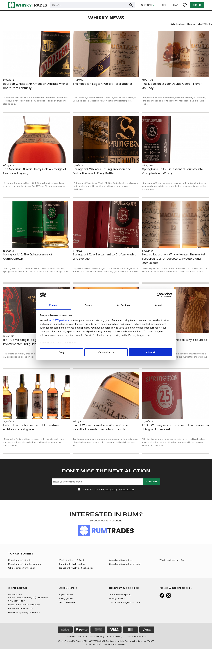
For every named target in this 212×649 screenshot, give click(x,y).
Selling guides (66, 598)
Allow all (150, 352)
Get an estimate (67, 602)
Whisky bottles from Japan (21, 567)
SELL (164, 4)
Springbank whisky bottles (72, 564)
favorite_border (185, 5)
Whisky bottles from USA (172, 560)
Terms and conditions (76, 636)
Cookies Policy (114, 636)
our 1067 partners (59, 320)
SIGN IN (197, 5)
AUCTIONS (148, 5)
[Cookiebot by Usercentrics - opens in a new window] (158, 295)
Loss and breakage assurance (124, 602)
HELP (175, 4)
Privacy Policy (111, 489)
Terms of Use (128, 489)
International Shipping (120, 594)
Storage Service (117, 598)
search (131, 5)
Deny (61, 352)
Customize (104, 352)
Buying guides (66, 594)
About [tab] (158, 305)
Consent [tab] (53, 305)
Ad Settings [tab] (123, 305)
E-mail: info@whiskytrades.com (24, 612)
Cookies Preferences (136, 636)
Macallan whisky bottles (20, 560)
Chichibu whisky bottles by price (125, 564)
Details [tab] (88, 305)
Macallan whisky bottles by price (24, 564)
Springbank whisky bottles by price (76, 567)
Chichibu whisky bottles (121, 560)
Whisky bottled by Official (71, 560)
